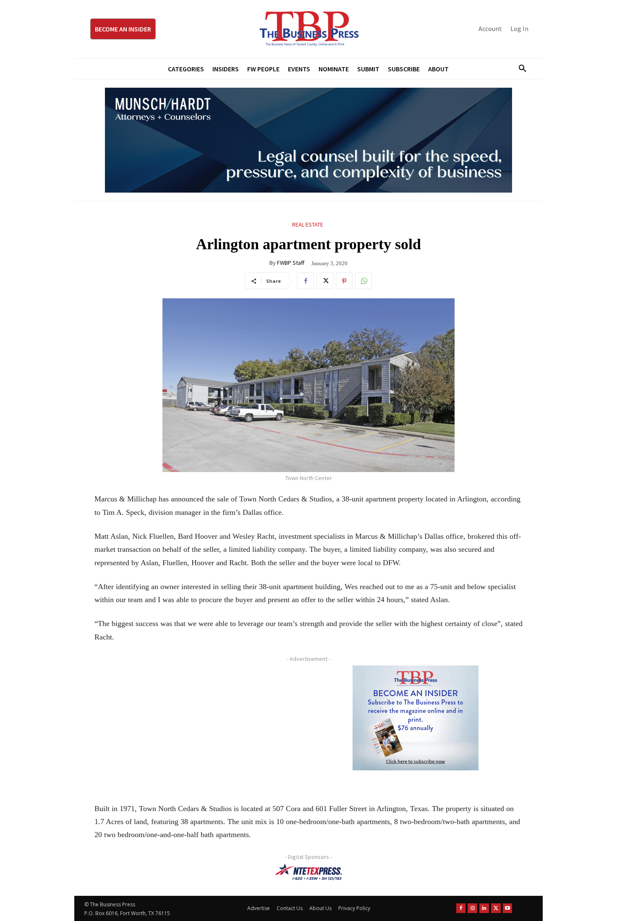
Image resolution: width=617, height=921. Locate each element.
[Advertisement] (197, 724)
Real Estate (307, 224)
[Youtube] (507, 908)
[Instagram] (472, 908)
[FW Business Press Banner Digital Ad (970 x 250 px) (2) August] (308, 140)
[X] (324, 280)
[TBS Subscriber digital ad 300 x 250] (415, 717)
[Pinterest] (344, 280)
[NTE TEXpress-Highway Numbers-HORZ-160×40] (308, 872)
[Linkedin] (484, 908)
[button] (519, 69)
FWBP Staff (290, 263)
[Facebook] (305, 280)
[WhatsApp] (363, 280)
